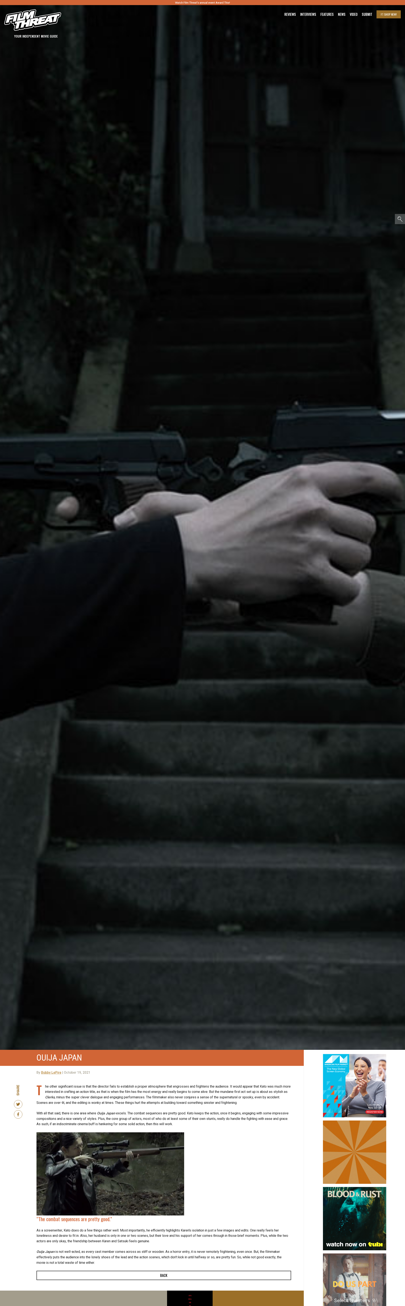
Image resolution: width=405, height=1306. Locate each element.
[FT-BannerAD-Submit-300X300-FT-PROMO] (354, 1122)
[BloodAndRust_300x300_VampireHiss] (354, 1188)
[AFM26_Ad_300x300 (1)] (354, 1055)
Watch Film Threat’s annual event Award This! (202, 2)
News (342, 14)
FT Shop (389, 14)
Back (163, 1275)
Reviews (290, 14)
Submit (367, 14)
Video (354, 14)
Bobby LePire (51, 1072)
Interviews (308, 14)
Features (327, 14)
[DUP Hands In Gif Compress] (354, 1255)
